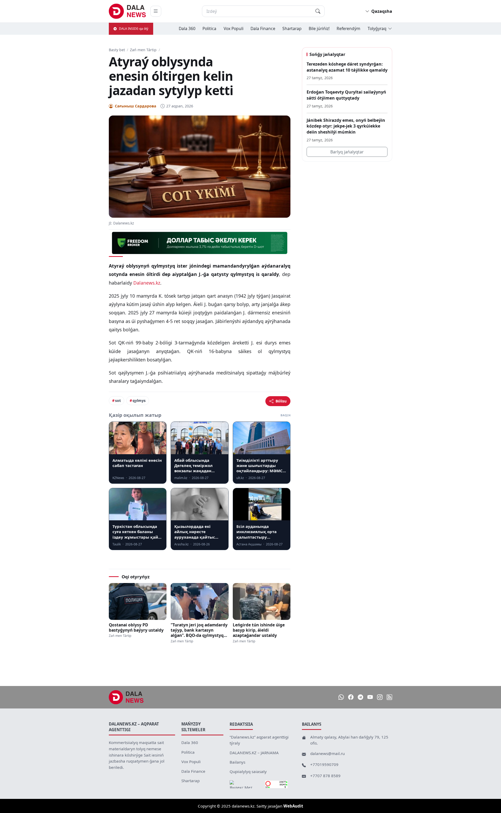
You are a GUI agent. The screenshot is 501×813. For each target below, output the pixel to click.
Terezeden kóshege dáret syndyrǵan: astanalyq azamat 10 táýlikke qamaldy (347, 67)
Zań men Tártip (143, 49)
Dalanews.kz (146, 283)
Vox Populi (233, 28)
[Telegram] (360, 697)
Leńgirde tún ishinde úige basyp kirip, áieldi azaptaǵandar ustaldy (259, 630)
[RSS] (389, 697)
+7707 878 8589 (325, 775)
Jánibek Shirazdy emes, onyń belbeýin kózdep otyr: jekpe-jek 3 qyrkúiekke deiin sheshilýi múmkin (346, 126)
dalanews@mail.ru (327, 753)
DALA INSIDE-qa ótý (133, 28)
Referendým (348, 28)
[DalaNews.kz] (126, 697)
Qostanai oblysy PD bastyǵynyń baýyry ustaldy (136, 627)
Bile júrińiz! (319, 28)
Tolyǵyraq (377, 28)
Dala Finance (262, 28)
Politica (209, 28)
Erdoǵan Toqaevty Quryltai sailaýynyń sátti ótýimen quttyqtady (346, 95)
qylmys (139, 400)
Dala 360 (187, 28)
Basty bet (117, 49)
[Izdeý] (317, 11)
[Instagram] (380, 697)
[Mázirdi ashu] (155, 11)
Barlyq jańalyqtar (347, 152)
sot (118, 400)
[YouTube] (370, 697)
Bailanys (237, 762)
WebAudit (293, 806)
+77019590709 (324, 764)
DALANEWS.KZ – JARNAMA (254, 752)
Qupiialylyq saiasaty (248, 771)
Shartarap (292, 28)
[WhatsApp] (341, 697)
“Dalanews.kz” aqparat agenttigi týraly (259, 740)
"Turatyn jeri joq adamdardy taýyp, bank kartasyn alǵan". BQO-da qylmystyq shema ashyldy (199, 630)
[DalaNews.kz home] (127, 11)
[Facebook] (351, 697)
